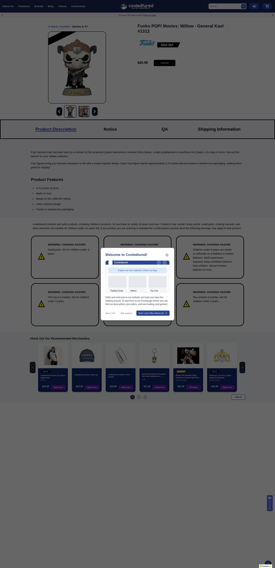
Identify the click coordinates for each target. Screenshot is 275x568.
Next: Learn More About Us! (151, 313)
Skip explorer (126, 313)
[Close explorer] (167, 255)
